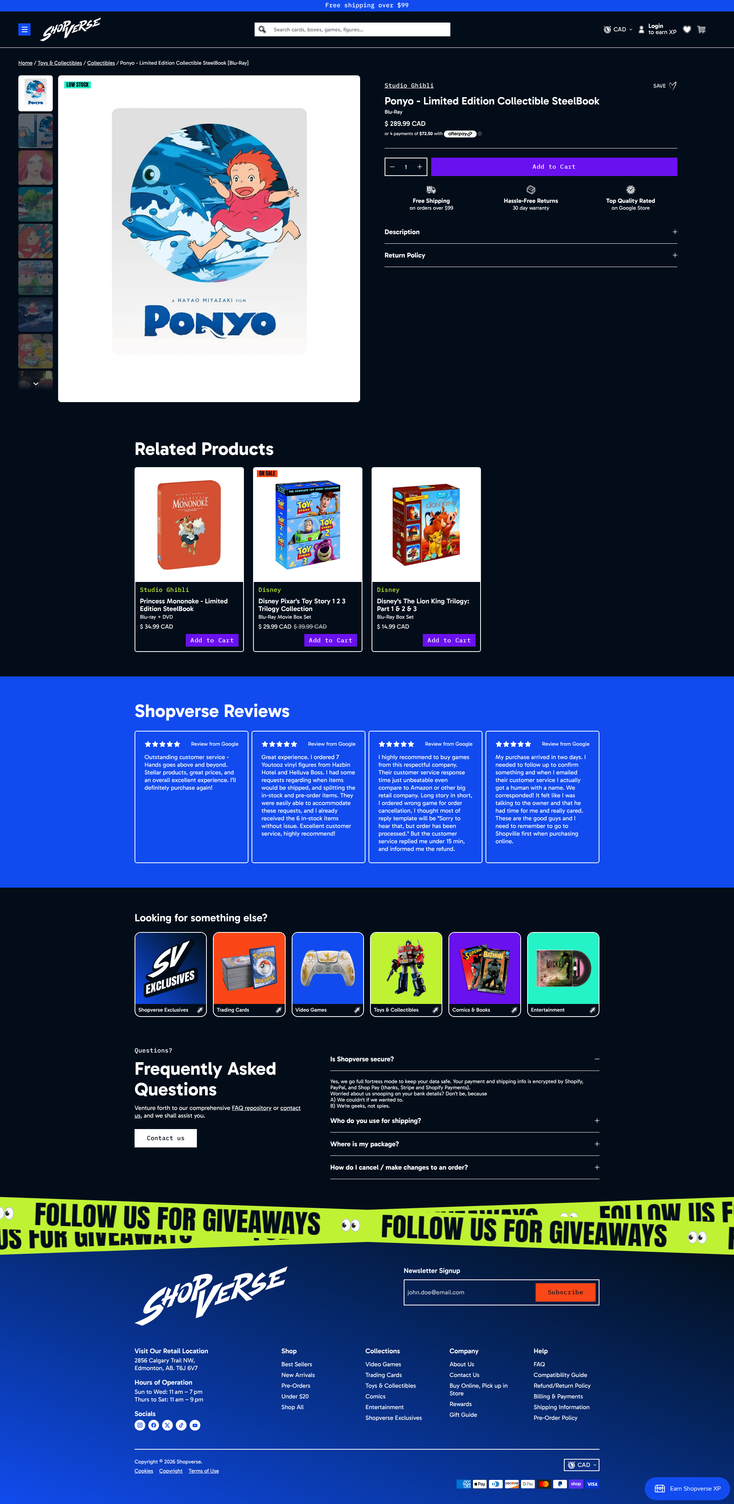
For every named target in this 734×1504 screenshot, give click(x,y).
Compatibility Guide (560, 1375)
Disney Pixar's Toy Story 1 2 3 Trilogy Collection (302, 605)
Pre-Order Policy (556, 1418)
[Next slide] (35, 384)
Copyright (171, 1471)
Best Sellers (296, 1364)
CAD (620, 29)
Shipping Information (561, 1407)
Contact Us (464, 1375)
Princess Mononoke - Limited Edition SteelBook (184, 605)
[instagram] (140, 1425)
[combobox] (356, 29)
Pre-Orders (295, 1386)
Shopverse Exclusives (393, 1418)
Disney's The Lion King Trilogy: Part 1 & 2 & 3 (423, 605)
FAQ (539, 1364)
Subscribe (565, 1292)
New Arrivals (298, 1375)
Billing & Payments (558, 1396)
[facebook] (153, 1425)
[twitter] (167, 1425)
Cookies (144, 1471)
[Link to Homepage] (70, 29)
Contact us (166, 1138)
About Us (462, 1364)
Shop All (292, 1407)
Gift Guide (463, 1415)
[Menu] (24, 29)
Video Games (383, 1364)
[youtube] (195, 1425)
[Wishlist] (687, 29)
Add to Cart (554, 166)
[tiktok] (181, 1425)
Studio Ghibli (409, 86)
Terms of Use (204, 1471)
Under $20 (295, 1396)
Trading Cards (383, 1375)
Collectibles (101, 63)
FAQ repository (252, 1108)
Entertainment (384, 1407)
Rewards (461, 1404)
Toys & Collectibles (60, 63)
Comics (375, 1396)
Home (25, 63)
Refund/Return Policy (562, 1386)
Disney (269, 590)
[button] (35, 93)
